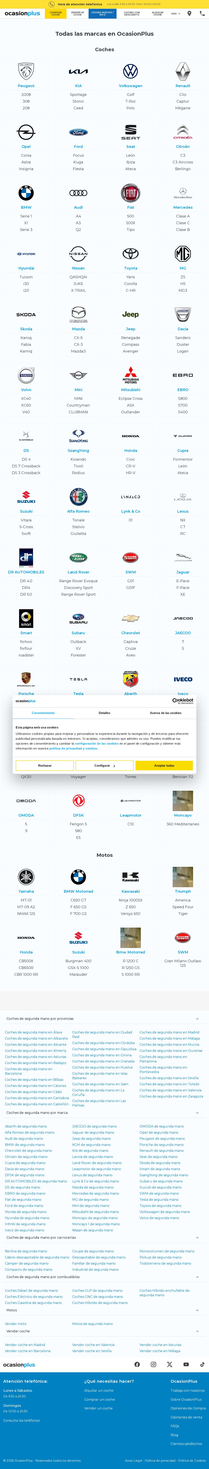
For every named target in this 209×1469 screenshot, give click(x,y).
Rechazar (45, 765)
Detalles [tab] (104, 713)
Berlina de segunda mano (26, 1251)
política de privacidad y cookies (73, 748)
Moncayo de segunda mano (95, 1218)
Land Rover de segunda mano (97, 1163)
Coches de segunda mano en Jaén (100, 1084)
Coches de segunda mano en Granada (103, 1061)
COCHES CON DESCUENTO (132, 13)
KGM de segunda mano (91, 1145)
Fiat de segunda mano (23, 1200)
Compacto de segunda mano (28, 1270)
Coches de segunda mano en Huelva (102, 1067)
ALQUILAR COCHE (157, 13)
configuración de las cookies (97, 743)
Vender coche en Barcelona (27, 1351)
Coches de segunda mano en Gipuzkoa (104, 1049)
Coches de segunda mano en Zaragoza (171, 1096)
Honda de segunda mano (26, 1212)
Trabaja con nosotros (188, 1391)
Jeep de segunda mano (91, 1139)
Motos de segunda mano (92, 1324)
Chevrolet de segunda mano (28, 1151)
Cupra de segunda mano (25, 1163)
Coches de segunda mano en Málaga (170, 1038)
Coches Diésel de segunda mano (31, 1291)
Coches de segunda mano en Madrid (169, 1032)
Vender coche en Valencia (93, 1345)
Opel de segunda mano (159, 1132)
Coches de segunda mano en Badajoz (35, 1063)
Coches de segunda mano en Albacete (36, 1038)
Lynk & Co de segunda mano (95, 1181)
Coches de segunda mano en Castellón (37, 1104)
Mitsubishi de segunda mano (95, 1212)
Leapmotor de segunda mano (96, 1169)
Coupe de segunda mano (93, 1251)
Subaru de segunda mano (161, 1181)
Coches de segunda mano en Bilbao (34, 1080)
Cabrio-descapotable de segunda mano (37, 1257)
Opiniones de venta (186, 1417)
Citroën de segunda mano (26, 1157)
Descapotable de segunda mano (99, 1257)
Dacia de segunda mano (24, 1169)
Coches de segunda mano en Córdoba (103, 1043)
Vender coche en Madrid (25, 1345)
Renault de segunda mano (162, 1151)
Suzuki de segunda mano (161, 1187)
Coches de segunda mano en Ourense (171, 1051)
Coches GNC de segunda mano (97, 1297)
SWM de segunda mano (159, 1193)
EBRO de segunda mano (25, 1193)
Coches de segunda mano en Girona (101, 1055)
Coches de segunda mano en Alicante (36, 1045)
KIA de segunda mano (90, 1151)
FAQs (175, 1426)
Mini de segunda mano (90, 1206)
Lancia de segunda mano (92, 1157)
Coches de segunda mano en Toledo (169, 1084)
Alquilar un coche (98, 1391)
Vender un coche (98, 1408)
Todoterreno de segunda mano (165, 1263)
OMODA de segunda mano (162, 1126)
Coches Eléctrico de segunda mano (34, 1297)
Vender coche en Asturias (160, 1345)
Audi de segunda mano (24, 1139)
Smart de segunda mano (160, 1169)
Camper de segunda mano (27, 1263)
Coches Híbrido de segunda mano (100, 1303)
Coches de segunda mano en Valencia (170, 1090)
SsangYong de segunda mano (164, 1175)
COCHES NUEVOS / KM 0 (102, 13)
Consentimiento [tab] (43, 713)
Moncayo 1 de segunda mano (96, 1224)
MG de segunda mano (90, 1200)
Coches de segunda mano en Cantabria (37, 1098)
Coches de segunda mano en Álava (33, 1032)
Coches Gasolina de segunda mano (33, 1303)
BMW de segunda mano (25, 1145)
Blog (174, 1435)
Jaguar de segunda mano (93, 1132)
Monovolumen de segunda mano (167, 1251)
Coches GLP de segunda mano (97, 1291)
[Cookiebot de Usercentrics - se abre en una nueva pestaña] (175, 701)
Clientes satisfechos (186, 1444)
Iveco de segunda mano (24, 1230)
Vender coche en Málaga (160, 1351)
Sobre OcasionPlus (186, 1399)
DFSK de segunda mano (24, 1175)
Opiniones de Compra (188, 1408)
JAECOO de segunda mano (94, 1126)
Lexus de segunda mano (92, 1175)
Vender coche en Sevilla (91, 1351)
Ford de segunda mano (24, 1206)
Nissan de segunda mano (92, 1230)
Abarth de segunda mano (26, 1126)
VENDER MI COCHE (77, 13)
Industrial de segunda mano (95, 1270)
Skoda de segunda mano (160, 1163)
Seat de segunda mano (159, 1157)
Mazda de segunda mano (93, 1187)
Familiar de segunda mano (94, 1263)
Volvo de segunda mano (159, 1218)
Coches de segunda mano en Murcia (169, 1045)
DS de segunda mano (22, 1187)
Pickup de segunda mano (161, 1257)
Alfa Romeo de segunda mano (29, 1132)
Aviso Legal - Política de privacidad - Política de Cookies (165, 1460)
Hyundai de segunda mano (27, 1218)
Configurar (102, 765)
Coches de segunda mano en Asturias (35, 1057)
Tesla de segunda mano (159, 1200)
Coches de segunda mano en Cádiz (33, 1092)
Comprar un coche (99, 1399)
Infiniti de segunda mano (25, 1224)
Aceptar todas (164, 765)
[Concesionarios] (189, 14)
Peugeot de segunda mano (162, 1139)
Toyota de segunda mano (160, 1206)
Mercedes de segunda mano (95, 1193)
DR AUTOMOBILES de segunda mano (36, 1181)
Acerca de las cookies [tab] (165, 713)
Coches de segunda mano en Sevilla (169, 1078)
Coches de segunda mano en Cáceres (35, 1086)
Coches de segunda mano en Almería (35, 1051)
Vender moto (16, 1324)
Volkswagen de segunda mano (165, 1212)
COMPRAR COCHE (56, 13)
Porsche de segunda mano (162, 1145)
